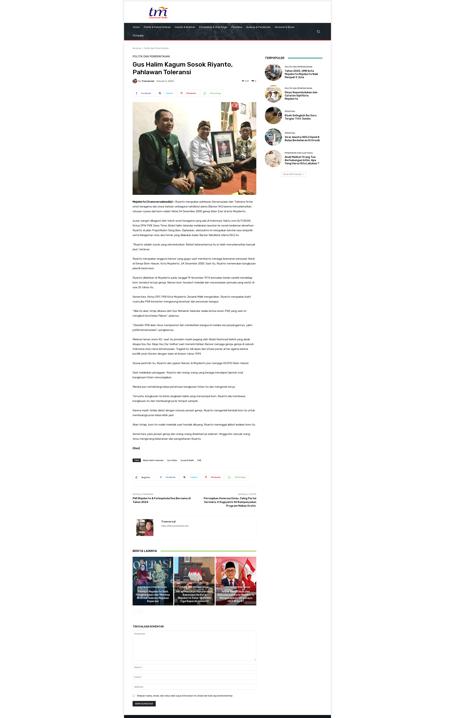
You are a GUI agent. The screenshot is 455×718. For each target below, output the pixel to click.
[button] (318, 31)
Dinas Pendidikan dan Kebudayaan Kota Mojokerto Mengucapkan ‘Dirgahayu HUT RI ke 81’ (236, 596)
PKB (199, 460)
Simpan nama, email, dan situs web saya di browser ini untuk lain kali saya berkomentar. (185, 695)
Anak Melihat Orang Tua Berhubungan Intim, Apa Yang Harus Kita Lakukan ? (302, 160)
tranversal (147, 81)
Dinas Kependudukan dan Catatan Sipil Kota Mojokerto (301, 95)
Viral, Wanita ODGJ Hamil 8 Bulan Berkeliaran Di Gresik (302, 139)
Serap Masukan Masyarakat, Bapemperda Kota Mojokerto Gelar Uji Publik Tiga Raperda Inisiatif (194, 596)
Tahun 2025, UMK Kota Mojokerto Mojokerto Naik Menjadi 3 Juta (301, 74)
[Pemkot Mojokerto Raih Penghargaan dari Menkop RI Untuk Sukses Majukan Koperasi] (153, 581)
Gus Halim (172, 460)
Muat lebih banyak (292, 174)
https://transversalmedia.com (175, 526)
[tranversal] (135, 81)
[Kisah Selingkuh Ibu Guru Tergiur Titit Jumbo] (273, 115)
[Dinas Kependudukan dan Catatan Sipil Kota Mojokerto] (273, 93)
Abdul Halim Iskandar (153, 460)
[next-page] (140, 611)
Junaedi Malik (187, 460)
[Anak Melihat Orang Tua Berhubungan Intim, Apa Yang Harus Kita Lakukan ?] (273, 158)
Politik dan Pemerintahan (156, 48)
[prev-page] (135, 611)
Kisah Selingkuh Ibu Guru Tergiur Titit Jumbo (301, 117)
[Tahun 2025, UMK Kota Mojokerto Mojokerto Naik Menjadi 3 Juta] (273, 72)
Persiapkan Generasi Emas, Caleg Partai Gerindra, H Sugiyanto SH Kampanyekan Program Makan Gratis (230, 502)
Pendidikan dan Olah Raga (299, 153)
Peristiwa (290, 111)
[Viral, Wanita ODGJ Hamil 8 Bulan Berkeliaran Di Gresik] (273, 137)
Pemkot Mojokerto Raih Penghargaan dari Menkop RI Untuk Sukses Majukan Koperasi (153, 596)
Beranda (137, 48)
